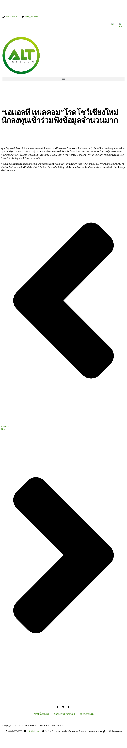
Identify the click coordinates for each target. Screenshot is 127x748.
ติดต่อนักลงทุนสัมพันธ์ (64, 714)
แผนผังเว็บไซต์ (87, 714)
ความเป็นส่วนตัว (41, 714)
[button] (63, 79)
